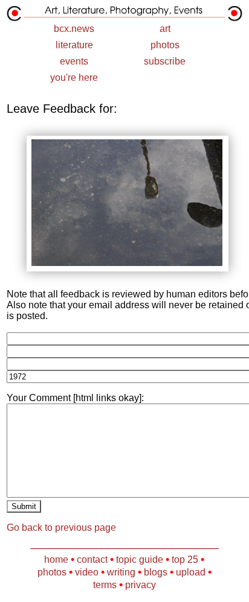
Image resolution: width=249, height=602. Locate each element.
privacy (140, 585)
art (165, 29)
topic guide (139, 559)
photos (164, 45)
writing (121, 572)
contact (92, 559)
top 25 (185, 559)
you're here (74, 77)
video (87, 572)
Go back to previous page (61, 527)
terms (105, 585)
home (56, 559)
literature (74, 45)
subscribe (165, 61)
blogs (155, 572)
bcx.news (74, 29)
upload (190, 572)
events (74, 61)
